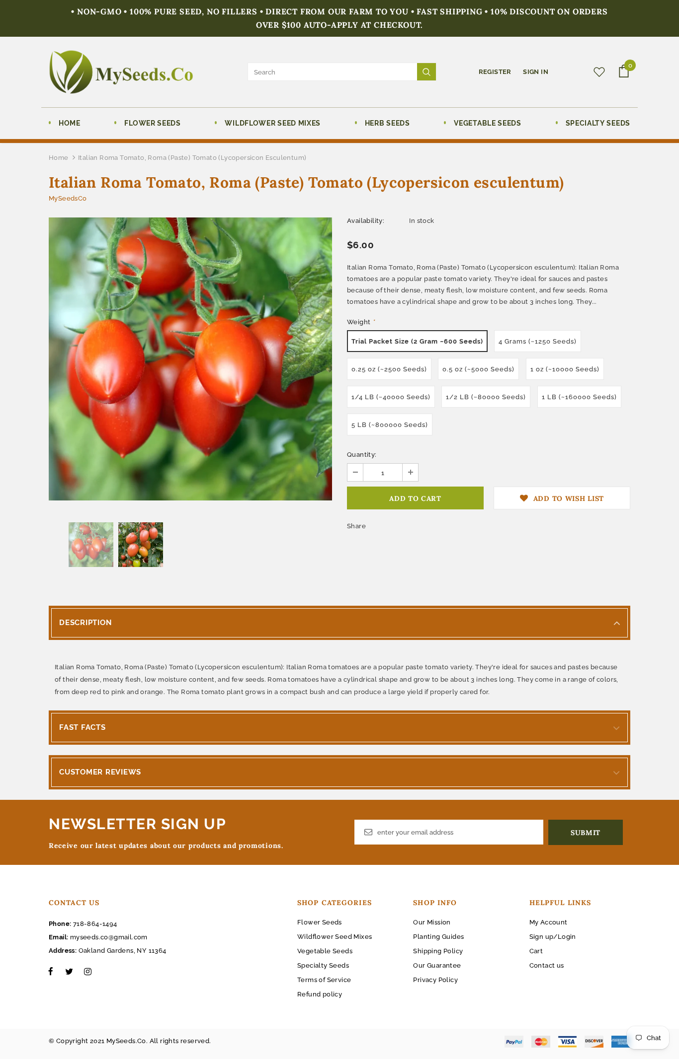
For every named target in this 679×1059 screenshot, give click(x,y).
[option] (190, 358)
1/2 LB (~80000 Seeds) (486, 397)
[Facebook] (51, 971)
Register (496, 71)
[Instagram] (87, 971)
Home (59, 157)
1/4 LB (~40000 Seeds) (390, 397)
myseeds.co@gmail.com (109, 937)
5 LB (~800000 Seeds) (389, 424)
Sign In (535, 71)
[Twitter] (69, 971)
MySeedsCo (68, 198)
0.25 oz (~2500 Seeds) (389, 369)
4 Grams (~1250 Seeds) (538, 341)
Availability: (365, 220)
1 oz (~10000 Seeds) (564, 369)
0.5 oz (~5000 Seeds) (478, 369)
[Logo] (121, 72)
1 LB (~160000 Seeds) (579, 397)
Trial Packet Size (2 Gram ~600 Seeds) (417, 341)
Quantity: (362, 454)
